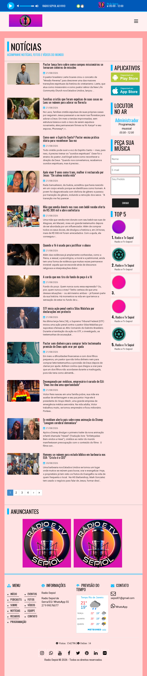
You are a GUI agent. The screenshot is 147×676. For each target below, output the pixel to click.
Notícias (15, 610)
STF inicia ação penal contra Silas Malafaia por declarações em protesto (68, 310)
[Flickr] (105, 653)
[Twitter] (78, 653)
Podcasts (16, 599)
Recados (15, 616)
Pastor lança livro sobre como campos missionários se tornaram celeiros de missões (73, 66)
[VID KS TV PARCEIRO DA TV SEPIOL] (47, 536)
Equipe (31, 610)
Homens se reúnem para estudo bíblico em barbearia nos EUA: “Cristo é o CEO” (74, 456)
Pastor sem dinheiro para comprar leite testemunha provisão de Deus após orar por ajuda (72, 345)
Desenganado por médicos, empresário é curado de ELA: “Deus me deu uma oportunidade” (73, 383)
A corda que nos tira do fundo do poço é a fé (67, 277)
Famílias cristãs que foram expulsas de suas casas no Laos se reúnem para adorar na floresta (72, 101)
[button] (136, 21)
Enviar (125, 203)
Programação (18, 622)
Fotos (31, 599)
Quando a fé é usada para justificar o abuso (67, 245)
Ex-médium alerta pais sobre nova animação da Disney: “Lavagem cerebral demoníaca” (73, 421)
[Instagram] (42, 653)
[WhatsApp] (51, 653)
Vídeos (31, 605)
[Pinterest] (87, 653)
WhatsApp (121, 606)
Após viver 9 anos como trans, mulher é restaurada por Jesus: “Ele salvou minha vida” (73, 174)
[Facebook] (69, 653)
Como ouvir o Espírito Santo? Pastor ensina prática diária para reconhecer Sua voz (71, 139)
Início (13, 594)
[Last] (39, 493)
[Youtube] (60, 653)
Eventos (32, 594)
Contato (32, 616)
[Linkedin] (96, 653)
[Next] (33, 493)
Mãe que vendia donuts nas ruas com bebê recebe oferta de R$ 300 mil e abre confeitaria (74, 208)
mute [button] (18, 5)
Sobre (13, 605)
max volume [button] (37, 5)
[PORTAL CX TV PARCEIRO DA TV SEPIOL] (98, 536)
